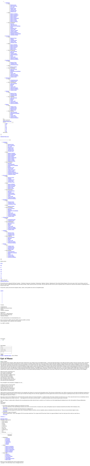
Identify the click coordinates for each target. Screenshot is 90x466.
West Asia (4, 432)
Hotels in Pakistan (8, 451)
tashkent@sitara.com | (7, 121)
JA (5, 130)
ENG (6, 123)
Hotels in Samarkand (14, 14)
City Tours (12, 7)
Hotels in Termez (13, 20)
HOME (2, 355)
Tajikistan (7, 91)
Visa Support (7, 457)
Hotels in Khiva (13, 17)
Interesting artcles (7, 355)
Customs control (13, 31)
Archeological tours (14, 80)
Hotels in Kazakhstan (9, 447)
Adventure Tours (13, 42)
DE (6, 126)
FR (6, 128)
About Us (7, 454)
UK (2, 430)
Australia (3, 424)
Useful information (14, 54)
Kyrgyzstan (7, 35)
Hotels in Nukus (13, 19)
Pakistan (7, 104)
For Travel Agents (8, 456)
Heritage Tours (13, 8)
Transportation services (9, 458)
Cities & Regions (13, 24)
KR (6, 131)
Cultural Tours (13, 9)
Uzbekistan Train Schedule (15, 33)
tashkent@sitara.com (4, 281)
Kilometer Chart (13, 28)
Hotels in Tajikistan (9, 450)
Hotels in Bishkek (13, 44)
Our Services (7, 455)
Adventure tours (13, 10)
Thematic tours (13, 11)
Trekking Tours (13, 106)
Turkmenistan (8, 77)
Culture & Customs (14, 30)
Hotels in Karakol (13, 46)
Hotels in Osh (13, 48)
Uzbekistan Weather (14, 34)
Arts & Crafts (12, 29)
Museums (12, 23)
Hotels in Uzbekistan (9, 446)
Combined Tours (13, 40)
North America (5, 421)
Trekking (12, 39)
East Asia (4, 427)
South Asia (4, 428)
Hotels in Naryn (13, 49)
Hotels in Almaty (13, 66)
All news (2, 416)
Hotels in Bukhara (13, 16)
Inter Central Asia (13, 6)
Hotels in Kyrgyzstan (9, 448)
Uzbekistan (7, 2)
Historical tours (13, 4)
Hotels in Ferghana (14, 21)
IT (5, 125)
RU (6, 124)
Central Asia (4, 426)
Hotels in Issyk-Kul (14, 45)
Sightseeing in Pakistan (14, 113)
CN (6, 129)
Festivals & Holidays (14, 32)
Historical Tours (13, 38)
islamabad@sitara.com (4, 137)
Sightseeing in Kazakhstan (15, 71)
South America (5, 422)
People (11, 27)
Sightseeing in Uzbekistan (15, 25)
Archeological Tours (14, 64)
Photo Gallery (8, 459)
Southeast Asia (5, 429)
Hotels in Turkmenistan (9, 449)
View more (5, 407)
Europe (3, 423)
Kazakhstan (7, 60)
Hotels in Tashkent (14, 13)
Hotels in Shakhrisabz (14, 18)
